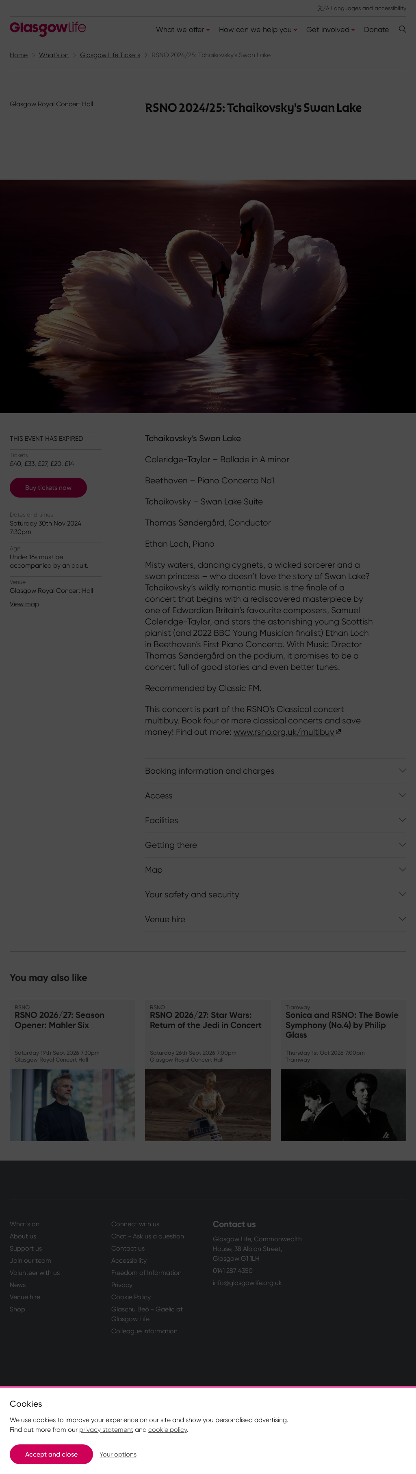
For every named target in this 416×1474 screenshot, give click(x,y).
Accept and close (51, 1454)
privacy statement (106, 1429)
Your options (118, 1454)
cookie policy (167, 1429)
